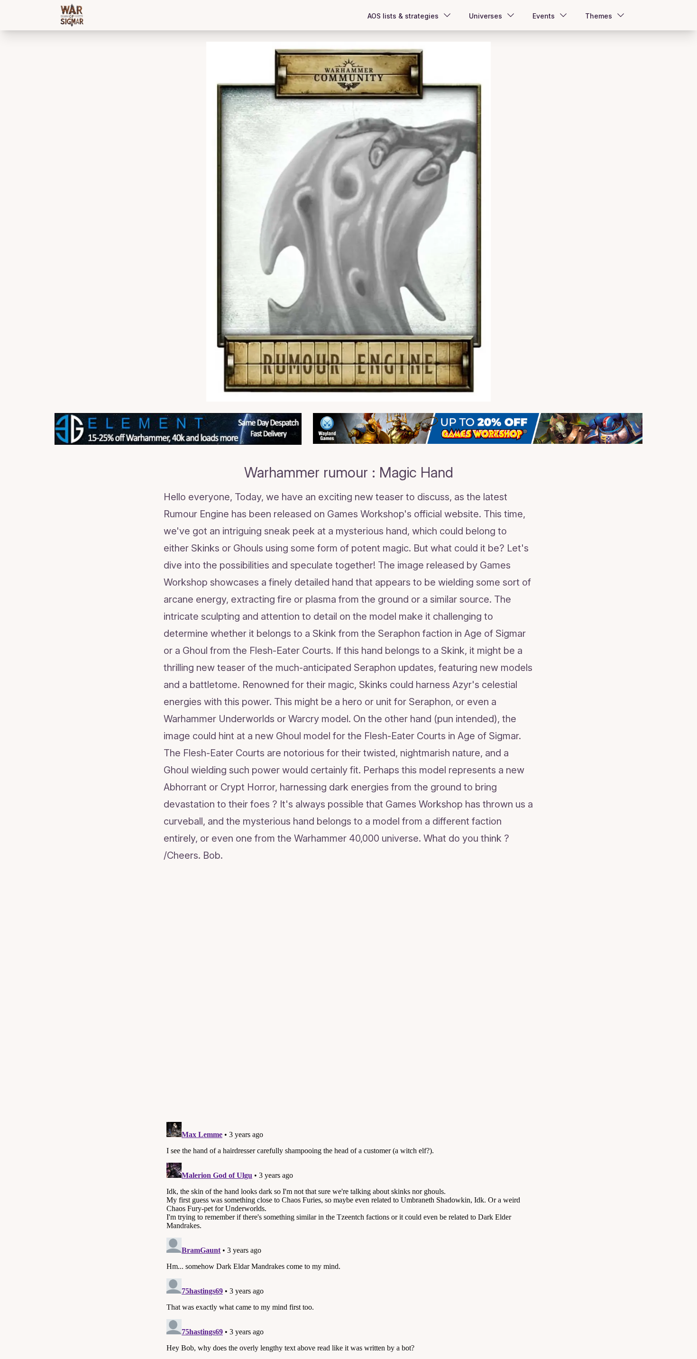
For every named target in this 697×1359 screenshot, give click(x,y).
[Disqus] (348, 993)
